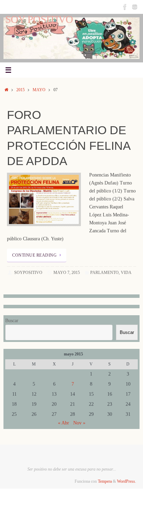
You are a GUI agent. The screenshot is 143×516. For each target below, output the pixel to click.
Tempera (105, 481)
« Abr (63, 422)
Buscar (11, 320)
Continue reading (34, 255)
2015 (20, 89)
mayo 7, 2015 (66, 272)
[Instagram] (135, 6)
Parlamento (104, 272)
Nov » (79, 422)
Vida (126, 272)
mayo (39, 89)
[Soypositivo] (125, 6)
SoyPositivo (28, 272)
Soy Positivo (39, 19)
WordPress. (126, 481)
